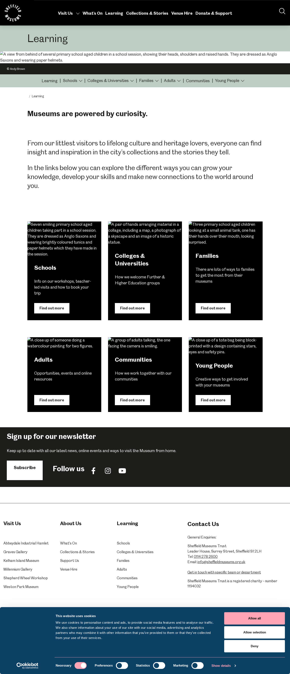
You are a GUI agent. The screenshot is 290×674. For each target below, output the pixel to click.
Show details (221, 665)
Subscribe (25, 467)
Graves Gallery (15, 552)
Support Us (69, 560)
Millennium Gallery (17, 569)
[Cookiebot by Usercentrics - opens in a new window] (27, 666)
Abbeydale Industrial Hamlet (26, 543)
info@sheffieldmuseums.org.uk (221, 562)
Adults (122, 569)
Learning (114, 13)
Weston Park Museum (20, 587)
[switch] (122, 665)
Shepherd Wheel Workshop (25, 578)
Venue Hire (182, 13)
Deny (254, 646)
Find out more (51, 308)
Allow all (254, 618)
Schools (123, 543)
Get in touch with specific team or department (224, 572)
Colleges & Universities (135, 552)
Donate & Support (214, 13)
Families (123, 560)
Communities (198, 80)
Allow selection (254, 632)
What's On (93, 13)
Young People (128, 587)
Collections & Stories (147, 13)
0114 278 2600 (206, 556)
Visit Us (65, 13)
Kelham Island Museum (21, 560)
